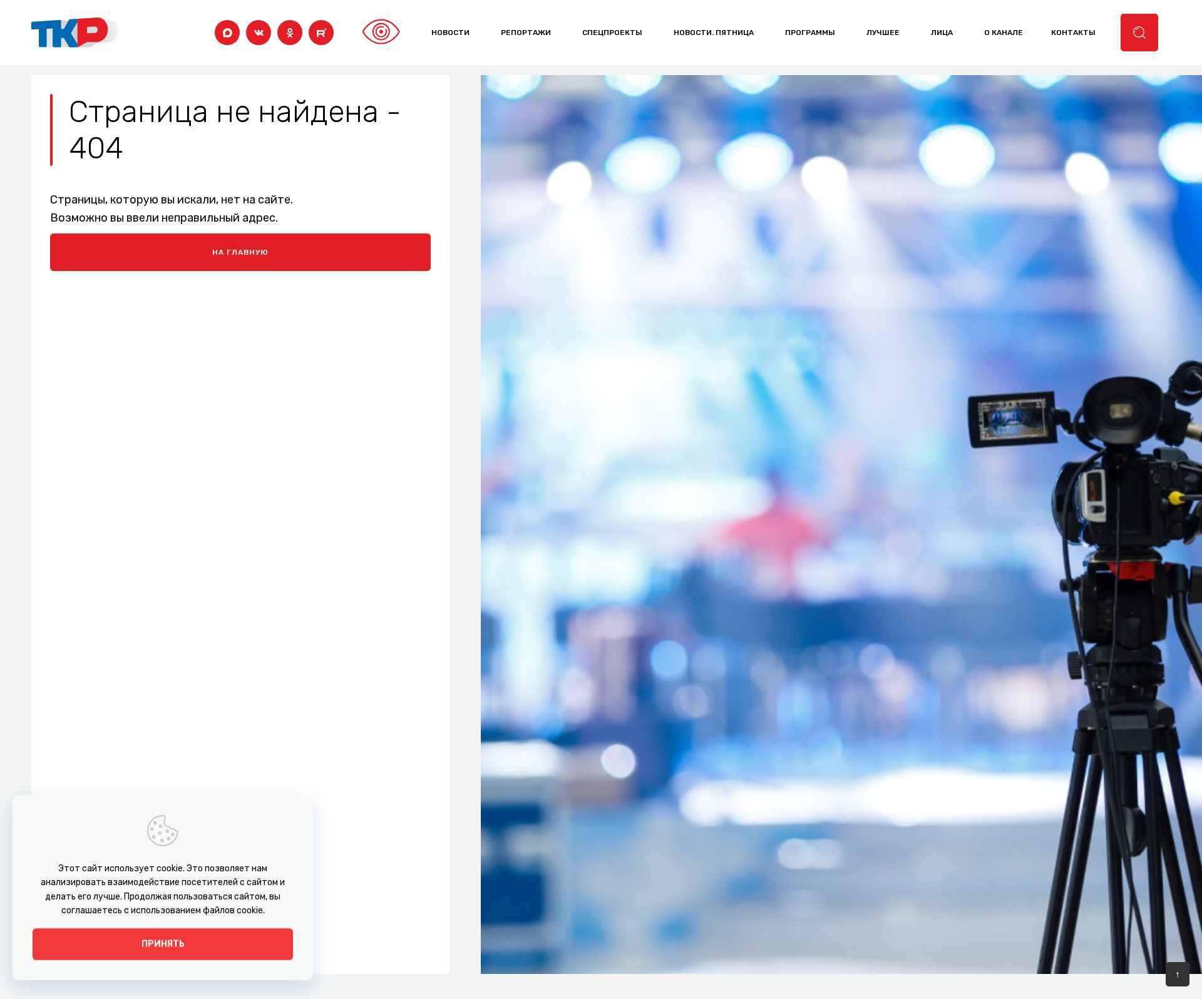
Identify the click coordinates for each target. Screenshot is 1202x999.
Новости (450, 32)
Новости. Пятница (714, 32)
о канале (1003, 32)
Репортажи (526, 32)
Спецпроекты (612, 32)
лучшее (883, 32)
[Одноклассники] (289, 32)
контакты (1073, 32)
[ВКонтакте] (258, 32)
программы (810, 32)
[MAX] (227, 32)
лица (942, 32)
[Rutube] (321, 32)
